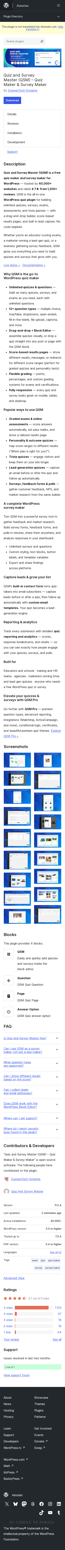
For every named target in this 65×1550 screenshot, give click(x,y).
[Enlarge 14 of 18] (56, 837)
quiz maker (54, 1260)
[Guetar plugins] (42, 41)
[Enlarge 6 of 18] (26, 855)
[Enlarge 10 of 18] (56, 757)
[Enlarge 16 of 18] (56, 873)
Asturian (17, 1495)
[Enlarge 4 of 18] (26, 812)
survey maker (52, 1267)
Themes (39, 1404)
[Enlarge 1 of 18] (26, 757)
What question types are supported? (17, 1064)
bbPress (11, 1472)
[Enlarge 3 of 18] (26, 793)
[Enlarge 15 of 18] (56, 855)
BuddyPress (13, 1478)
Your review (11, 1339)
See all (57, 1339)
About (8, 1397)
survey (38, 1267)
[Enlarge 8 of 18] (26, 895)
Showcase (41, 1397)
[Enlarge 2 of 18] (26, 775)
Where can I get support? (20, 1118)
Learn (7, 1428)
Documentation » (34, 265)
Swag (39, 1448)
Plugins (39, 1410)
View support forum (17, 1375)
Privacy (9, 1417)
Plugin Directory (13, 16)
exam (35, 1260)
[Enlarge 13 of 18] (56, 819)
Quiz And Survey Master (27, 1191)
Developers (11, 1441)
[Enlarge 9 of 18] (26, 913)
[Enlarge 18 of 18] (56, 910)
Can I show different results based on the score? (22, 1077)
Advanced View (14, 1278)
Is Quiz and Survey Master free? (25, 1038)
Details (11, 114)
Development (16, 142)
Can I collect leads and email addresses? (18, 1091)
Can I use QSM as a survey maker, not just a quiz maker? (23, 1050)
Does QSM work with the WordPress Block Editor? (21, 1105)
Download (12, 100)
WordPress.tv (14, 1448)
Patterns (40, 1417)
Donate (41, 1441)
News (7, 1404)
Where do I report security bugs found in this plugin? (21, 1130)
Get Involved (43, 1428)
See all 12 (55, 1252)
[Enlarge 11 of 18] (56, 775)
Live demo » (12, 265)
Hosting (9, 1410)
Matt (9, 1466)
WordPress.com (16, 1459)
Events (39, 1435)
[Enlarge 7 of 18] (26, 877)
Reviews (13, 123)
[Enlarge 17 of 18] (56, 892)
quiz (43, 1260)
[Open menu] (59, 5)
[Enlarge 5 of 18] (26, 833)
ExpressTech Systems (22, 90)
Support (12, 152)
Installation (14, 133)
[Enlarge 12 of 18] (56, 797)
